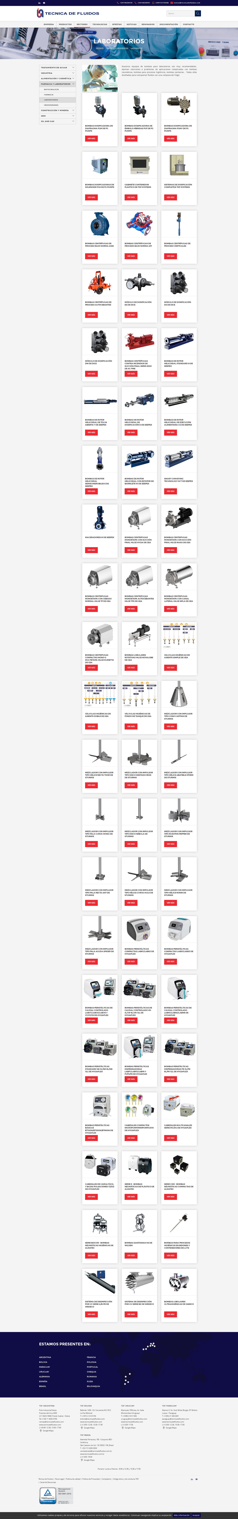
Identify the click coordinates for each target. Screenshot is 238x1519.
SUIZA (90, 1381)
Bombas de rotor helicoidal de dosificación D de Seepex (138, 422)
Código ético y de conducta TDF (126, 1479)
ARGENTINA (45, 1357)
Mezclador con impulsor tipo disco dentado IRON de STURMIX (139, 775)
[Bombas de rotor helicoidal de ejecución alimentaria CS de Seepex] (179, 400)
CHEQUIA (91, 1372)
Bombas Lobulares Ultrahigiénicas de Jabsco (179, 1302)
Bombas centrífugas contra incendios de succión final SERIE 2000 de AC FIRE (138, 365)
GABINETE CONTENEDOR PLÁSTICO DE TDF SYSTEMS (138, 185)
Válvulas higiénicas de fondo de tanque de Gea (138, 714)
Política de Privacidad (91, 1479)
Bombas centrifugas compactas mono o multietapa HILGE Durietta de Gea (99, 659)
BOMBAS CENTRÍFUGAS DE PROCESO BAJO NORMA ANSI (99, 244)
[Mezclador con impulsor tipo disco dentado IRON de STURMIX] (139, 753)
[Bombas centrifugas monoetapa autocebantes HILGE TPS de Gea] (139, 576)
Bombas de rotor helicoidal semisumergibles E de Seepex (97, 482)
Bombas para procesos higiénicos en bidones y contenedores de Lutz (177, 1245)
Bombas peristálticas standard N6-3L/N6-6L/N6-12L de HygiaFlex (99, 1069)
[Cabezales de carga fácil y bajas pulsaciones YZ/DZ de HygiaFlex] (100, 1164)
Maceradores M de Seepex (99, 537)
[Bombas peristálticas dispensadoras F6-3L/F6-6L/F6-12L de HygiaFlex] (179, 1047)
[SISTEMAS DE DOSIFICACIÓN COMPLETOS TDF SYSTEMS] (179, 165)
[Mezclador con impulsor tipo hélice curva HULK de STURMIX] (139, 870)
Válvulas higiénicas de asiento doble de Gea (98, 714)
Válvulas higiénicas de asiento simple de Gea (177, 656)
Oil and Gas (47, 121)
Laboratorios (136, 48)
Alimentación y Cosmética (56, 78)
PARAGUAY (44, 1367)
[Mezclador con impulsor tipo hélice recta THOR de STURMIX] (100, 753)
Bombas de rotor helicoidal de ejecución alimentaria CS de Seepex (178, 422)
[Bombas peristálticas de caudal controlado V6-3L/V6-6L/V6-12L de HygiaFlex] (139, 988)
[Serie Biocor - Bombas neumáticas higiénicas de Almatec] (100, 1223)
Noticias (131, 24)
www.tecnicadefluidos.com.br (92, 1454)
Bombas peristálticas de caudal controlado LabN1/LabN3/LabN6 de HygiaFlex (178, 1011)
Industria (46, 73)
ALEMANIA (44, 1377)
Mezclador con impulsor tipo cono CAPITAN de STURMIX (178, 716)
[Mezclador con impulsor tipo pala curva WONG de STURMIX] (100, 812)
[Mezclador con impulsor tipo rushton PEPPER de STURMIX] (179, 812)
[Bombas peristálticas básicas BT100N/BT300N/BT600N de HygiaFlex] (100, 1105)
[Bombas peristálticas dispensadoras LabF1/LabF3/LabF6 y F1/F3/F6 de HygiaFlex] (139, 1047)
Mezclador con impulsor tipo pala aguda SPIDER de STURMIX (99, 951)
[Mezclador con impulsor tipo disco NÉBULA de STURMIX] (139, 812)
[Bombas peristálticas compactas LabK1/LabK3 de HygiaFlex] (139, 929)
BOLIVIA (43, 1362)
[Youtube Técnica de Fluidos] (44, 3)
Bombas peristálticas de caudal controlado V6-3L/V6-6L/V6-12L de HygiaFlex (138, 1011)
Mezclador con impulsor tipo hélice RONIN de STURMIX (178, 892)
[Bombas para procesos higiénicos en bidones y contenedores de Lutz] (179, 1223)
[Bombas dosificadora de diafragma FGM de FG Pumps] (100, 106)
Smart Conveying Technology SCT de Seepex (178, 479)
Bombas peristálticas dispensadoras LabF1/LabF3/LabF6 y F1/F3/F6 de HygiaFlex (137, 1070)
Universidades (51, 105)
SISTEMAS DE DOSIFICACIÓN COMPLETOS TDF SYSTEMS (178, 185)
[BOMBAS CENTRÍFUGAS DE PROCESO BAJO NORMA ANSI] (100, 224)
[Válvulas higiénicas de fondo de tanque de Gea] (139, 694)
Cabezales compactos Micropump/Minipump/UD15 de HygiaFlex (139, 1127)
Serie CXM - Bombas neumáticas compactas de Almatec (178, 1186)
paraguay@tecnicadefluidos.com (175, 1419)
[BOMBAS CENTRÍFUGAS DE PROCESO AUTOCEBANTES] (100, 282)
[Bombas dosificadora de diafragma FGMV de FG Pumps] (179, 106)
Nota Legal (59, 1479)
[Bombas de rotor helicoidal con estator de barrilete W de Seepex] (139, 459)
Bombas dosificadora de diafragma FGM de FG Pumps (99, 128)
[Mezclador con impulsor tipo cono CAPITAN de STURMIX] (179, 694)
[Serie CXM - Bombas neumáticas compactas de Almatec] (179, 1164)
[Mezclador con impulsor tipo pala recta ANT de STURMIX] (100, 870)
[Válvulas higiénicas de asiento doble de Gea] (100, 694)
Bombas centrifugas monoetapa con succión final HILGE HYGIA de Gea (138, 540)
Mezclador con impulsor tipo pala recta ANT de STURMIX (99, 892)
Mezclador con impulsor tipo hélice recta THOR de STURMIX (99, 775)
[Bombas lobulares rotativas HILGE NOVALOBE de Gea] (139, 635)
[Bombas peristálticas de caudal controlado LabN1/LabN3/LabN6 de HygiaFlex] (179, 988)
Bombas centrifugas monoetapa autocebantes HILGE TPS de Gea (139, 598)
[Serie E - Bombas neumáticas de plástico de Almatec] (139, 1164)
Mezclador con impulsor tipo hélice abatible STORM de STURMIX (178, 775)
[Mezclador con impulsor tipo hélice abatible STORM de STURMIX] (179, 753)
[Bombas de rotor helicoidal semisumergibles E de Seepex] (100, 459)
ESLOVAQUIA (93, 1386)
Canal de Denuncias (48, 1482)
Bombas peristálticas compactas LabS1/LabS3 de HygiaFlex (178, 951)
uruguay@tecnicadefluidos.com (134, 1419)
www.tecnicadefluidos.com (50, 1425)
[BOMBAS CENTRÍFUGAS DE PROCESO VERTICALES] (179, 224)
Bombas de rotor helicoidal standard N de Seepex (178, 363)
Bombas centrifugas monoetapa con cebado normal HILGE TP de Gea (98, 598)
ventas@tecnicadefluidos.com (51, 1422)
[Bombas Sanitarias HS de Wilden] (139, 1223)
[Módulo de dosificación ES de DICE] (139, 282)
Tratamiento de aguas (54, 68)
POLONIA (91, 1362)
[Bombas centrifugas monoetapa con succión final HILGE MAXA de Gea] (179, 517)
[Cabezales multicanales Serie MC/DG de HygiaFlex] (179, 1105)
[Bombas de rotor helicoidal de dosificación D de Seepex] (139, 400)
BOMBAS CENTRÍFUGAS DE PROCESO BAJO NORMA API (138, 244)
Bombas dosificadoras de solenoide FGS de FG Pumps (99, 185)
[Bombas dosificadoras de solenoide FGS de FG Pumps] (100, 165)
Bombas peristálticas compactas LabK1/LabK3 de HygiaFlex (139, 951)
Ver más (91, 138)
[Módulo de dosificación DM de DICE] (100, 341)
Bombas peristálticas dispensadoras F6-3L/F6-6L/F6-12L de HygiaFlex (177, 1069)
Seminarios (148, 24)
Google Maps (48, 1431)
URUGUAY (44, 1372)
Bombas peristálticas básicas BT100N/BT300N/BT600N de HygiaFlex (99, 1129)
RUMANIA (92, 1377)
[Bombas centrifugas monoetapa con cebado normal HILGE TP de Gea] (100, 576)
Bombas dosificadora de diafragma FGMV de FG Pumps (178, 128)
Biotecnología (51, 89)
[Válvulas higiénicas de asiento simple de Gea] (179, 635)
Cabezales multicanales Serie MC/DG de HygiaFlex (178, 1126)
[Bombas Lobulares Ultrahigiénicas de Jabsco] (179, 1282)
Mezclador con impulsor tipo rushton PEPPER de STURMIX (178, 834)
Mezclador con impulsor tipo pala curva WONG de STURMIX (99, 834)
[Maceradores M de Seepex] (100, 517)
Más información (182, 1515)
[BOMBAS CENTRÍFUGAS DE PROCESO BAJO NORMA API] (139, 224)
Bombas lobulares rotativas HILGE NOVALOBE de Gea (139, 657)
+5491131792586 (162, 3)
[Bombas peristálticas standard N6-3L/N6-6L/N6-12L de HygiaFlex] (100, 1047)
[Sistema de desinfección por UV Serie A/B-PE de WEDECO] (100, 1282)
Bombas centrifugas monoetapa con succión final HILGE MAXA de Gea (177, 540)
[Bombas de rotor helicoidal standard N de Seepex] (179, 341)
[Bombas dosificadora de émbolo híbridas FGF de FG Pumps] (139, 106)
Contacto (188, 24)
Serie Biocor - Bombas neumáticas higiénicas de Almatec (99, 1245)
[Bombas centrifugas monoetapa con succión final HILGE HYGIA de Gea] (139, 517)
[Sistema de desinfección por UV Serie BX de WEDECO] (139, 1282)
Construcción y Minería (55, 110)
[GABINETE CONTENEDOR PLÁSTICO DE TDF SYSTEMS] (139, 165)
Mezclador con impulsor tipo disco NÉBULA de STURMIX (139, 834)
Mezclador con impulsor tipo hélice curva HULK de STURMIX (139, 892)
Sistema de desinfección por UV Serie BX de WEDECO (139, 1302)
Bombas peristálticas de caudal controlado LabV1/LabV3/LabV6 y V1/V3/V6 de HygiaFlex (99, 1011)
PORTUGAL (92, 1367)
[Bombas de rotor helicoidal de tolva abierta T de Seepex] (100, 400)
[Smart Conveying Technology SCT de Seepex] (179, 459)
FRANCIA (91, 1357)
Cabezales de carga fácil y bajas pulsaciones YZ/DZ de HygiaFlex (99, 1186)
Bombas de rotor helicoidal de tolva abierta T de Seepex (96, 422)
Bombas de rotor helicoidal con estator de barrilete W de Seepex (139, 481)
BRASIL (42, 1386)
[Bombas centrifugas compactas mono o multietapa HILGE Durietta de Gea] (100, 635)
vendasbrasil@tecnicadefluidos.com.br (96, 1451)
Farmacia (48, 95)
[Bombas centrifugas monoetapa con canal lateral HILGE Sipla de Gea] (179, 576)
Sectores (100, 48)
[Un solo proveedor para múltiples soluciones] (68, 13)
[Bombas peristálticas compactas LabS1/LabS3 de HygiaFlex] (179, 929)
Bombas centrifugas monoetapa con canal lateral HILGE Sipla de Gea (178, 598)
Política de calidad (73, 1479)
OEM (43, 116)
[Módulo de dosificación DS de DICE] (179, 282)
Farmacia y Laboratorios (117, 48)
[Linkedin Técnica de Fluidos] (39, 3)
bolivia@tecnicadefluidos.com (92, 1419)
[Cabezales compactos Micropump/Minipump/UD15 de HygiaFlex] (139, 1105)
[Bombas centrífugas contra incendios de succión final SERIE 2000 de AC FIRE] (139, 341)
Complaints (106, 1479)
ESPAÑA (43, 1381)
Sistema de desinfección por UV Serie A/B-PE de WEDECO (98, 1304)
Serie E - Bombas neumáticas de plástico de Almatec (139, 1186)
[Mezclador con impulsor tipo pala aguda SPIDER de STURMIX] (100, 929)
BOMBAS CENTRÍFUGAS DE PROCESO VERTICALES (177, 244)
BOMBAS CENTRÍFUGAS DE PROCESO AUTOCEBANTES (98, 303)
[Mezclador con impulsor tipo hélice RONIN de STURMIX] (179, 870)
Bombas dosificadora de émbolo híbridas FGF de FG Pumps (139, 128)
